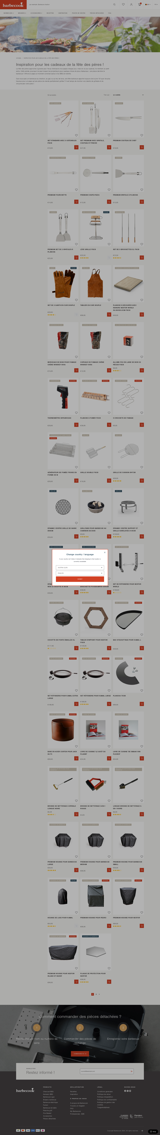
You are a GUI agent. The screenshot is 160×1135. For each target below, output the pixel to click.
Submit (80, 579)
